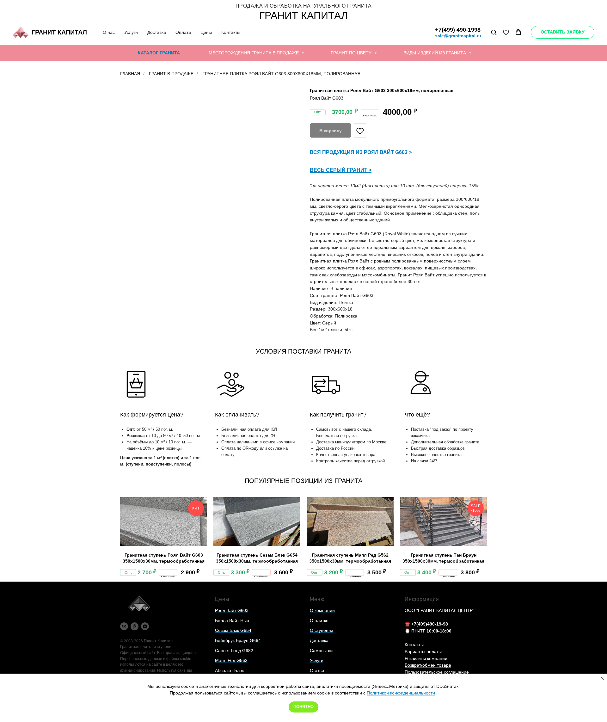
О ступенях (321, 630)
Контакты (230, 32)
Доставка (156, 32)
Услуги (131, 32)
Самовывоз (321, 650)
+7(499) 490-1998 (458, 30)
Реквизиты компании (426, 658)
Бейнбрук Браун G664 (238, 640)
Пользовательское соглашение (437, 672)
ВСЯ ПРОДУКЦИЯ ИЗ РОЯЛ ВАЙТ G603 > (361, 152)
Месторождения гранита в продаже (254, 52)
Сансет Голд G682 (234, 650)
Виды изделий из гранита (435, 52)
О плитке (319, 620)
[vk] (124, 626)
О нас (109, 32)
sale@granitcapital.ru (458, 35)
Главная (130, 73)
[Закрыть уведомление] (602, 678)
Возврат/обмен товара (428, 665)
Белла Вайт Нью (232, 620)
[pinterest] (134, 626)
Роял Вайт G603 (231, 610)
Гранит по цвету (352, 52)
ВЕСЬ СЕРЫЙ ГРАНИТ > (340, 170)
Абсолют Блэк (229, 670)
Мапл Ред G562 (231, 660)
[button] (494, 32)
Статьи (317, 670)
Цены (206, 32)
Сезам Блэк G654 (233, 630)
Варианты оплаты (423, 651)
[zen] (145, 626)
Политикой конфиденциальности (401, 692)
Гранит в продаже (171, 73)
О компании (322, 610)
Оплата (183, 32)
